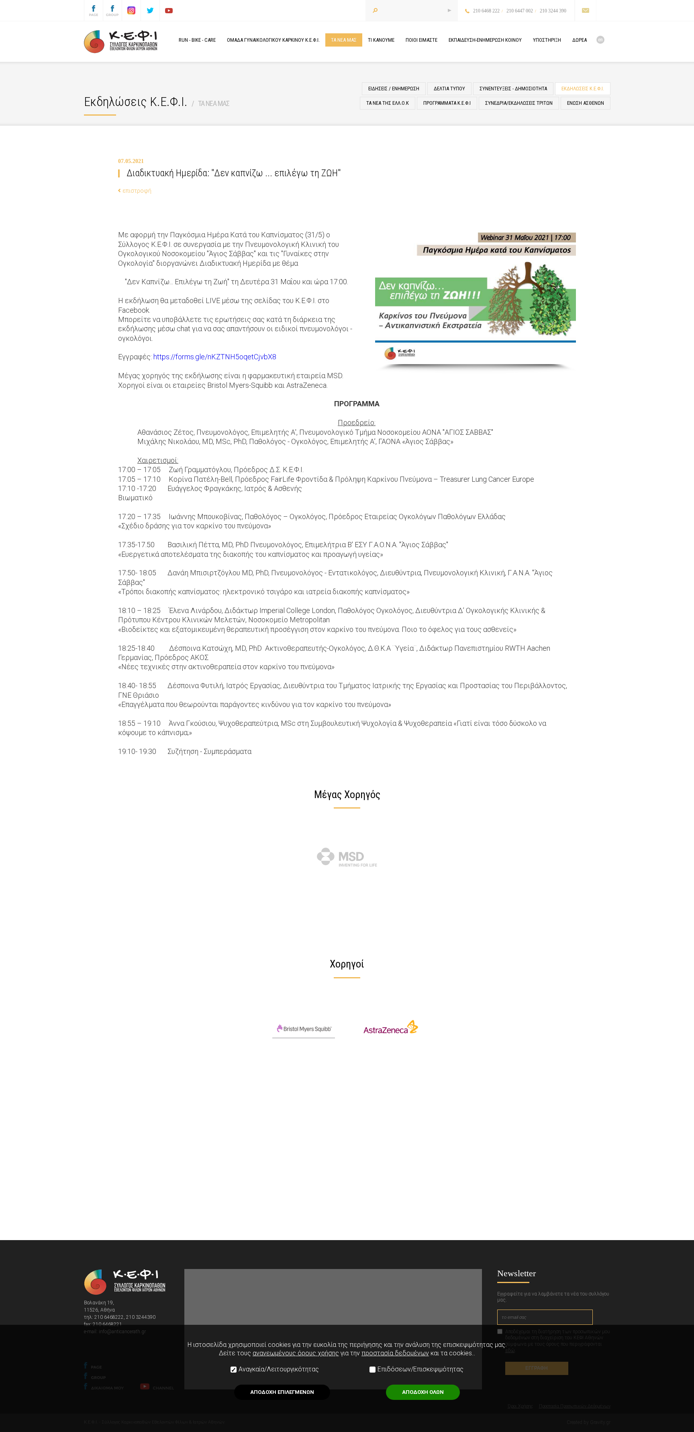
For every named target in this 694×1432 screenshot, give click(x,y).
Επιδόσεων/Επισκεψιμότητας (420, 1369)
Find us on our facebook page (93, 10)
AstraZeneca (390, 1027)
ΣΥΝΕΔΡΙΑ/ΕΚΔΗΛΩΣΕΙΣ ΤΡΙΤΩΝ (519, 103)
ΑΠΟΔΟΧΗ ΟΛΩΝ (423, 1392)
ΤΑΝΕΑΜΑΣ (344, 40)
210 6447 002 (519, 11)
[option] (347, 857)
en (600, 40)
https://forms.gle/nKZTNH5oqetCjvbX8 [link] (214, 356)
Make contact (585, 10)
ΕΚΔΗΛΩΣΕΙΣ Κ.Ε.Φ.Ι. (582, 89)
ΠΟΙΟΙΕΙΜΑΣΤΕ (421, 40)
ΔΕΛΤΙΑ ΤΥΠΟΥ (449, 89)
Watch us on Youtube (169, 10)
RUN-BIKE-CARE (197, 40)
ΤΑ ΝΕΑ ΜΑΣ (213, 103)
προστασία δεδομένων (395, 1353)
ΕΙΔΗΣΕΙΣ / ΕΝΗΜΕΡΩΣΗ (393, 89)
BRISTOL (303, 1027)
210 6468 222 (486, 11)
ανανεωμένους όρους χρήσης (296, 1353)
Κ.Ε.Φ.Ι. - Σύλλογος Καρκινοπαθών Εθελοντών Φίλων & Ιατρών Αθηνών (120, 42)
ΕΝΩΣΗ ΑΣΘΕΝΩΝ (585, 103)
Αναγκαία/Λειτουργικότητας (279, 1369)
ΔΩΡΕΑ (579, 40)
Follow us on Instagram (131, 10)
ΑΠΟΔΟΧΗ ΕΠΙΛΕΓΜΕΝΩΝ (282, 1392)
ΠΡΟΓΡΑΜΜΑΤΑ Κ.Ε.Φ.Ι (447, 103)
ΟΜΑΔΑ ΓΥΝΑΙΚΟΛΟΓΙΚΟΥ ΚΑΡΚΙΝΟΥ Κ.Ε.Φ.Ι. (273, 40)
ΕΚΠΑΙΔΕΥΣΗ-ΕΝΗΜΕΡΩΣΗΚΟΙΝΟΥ (485, 40)
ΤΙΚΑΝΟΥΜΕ (381, 40)
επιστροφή (136, 190)
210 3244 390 (553, 11)
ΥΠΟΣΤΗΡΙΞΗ (547, 40)
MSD (347, 857)
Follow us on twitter (150, 10)
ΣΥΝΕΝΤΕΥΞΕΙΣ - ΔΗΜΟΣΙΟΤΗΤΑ (513, 89)
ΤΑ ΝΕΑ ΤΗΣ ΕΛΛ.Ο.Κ (387, 103)
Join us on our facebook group (112, 10)
